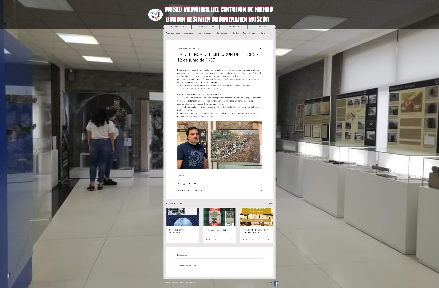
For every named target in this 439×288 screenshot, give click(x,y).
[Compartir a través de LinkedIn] (189, 183)
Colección (235, 33)
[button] (270, 33)
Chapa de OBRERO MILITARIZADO (177, 231)
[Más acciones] (260, 48)
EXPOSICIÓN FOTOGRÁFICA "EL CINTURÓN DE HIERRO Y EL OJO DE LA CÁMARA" (256, 231)
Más (261, 33)
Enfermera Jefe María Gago (218, 230)
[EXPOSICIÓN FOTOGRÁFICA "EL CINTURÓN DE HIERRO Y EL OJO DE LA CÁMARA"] (256, 217)
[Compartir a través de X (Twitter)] (184, 183)
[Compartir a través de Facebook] (178, 183)
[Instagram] (270, 283)
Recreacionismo (249, 33)
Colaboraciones (221, 33)
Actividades (188, 33)
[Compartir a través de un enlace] (195, 183)
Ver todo (270, 203)
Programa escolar (204, 33)
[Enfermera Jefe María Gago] (219, 217)
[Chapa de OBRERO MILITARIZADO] (182, 217)
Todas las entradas (173, 33)
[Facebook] (276, 283)
